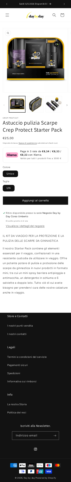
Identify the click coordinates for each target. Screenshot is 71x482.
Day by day (29, 478)
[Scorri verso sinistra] (4, 105)
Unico (10, 173)
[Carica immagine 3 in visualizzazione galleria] (54, 104)
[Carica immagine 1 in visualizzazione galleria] (17, 104)
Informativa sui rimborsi (21, 381)
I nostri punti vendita (20, 325)
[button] (7, 15)
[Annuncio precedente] (7, 4)
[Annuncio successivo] (64, 4)
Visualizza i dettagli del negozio (25, 226)
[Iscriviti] (55, 435)
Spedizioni (13, 373)
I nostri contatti (16, 334)
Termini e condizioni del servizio (27, 357)
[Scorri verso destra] (67, 105)
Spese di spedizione (28, 143)
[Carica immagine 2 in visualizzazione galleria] (35, 104)
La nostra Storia (17, 404)
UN (9, 188)
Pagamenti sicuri (17, 365)
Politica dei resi (16, 412)
